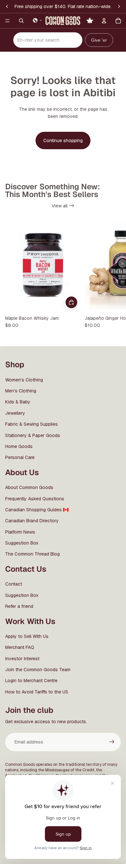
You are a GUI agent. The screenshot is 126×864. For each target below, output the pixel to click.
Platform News (20, 532)
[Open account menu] (104, 21)
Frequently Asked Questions (34, 499)
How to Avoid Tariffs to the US (36, 692)
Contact (13, 584)
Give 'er (99, 40)
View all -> (63, 206)
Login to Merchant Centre (31, 680)
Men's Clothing (20, 391)
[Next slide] (115, 276)
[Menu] (7, 20)
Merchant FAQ (19, 647)
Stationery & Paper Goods (32, 435)
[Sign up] (112, 742)
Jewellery (15, 413)
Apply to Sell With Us (26, 636)
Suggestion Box (21, 543)
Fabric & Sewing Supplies (31, 424)
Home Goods (19, 446)
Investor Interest (22, 658)
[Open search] (21, 21)
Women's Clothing (24, 380)
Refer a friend (19, 606)
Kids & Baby (17, 402)
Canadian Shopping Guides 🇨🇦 (36, 510)
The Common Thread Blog (32, 554)
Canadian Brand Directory (32, 521)
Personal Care (20, 457)
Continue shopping (63, 140)
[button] (37, 20)
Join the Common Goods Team (37, 669)
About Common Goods (29, 487)
